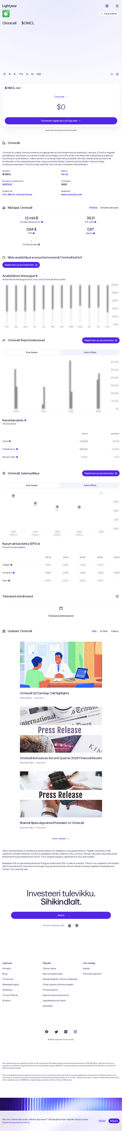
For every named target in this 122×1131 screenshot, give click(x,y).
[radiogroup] (22, 74)
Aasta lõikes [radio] (90, 352)
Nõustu (114, 1121)
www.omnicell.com (71, 194)
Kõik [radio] (94, 631)
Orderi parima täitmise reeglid (58, 984)
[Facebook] (47, 1032)
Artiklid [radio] (104, 631)
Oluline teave (49, 968)
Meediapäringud (10, 984)
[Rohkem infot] (117, 596)
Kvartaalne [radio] (31, 352)
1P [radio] (5, 74)
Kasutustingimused (52, 973)
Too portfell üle (10, 995)
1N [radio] (10, 74)
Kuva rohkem (59, 838)
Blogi (4, 973)
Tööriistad (7, 979)
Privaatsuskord (50, 990)
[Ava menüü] (117, 6)
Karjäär (86, 968)
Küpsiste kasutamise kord (56, 995)
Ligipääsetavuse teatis (54, 1000)
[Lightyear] (9, 6)
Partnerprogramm (92, 973)
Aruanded (48, 1006)
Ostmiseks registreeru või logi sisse (59, 120)
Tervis (64, 174)
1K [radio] (15, 74)
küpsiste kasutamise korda (16, 1122)
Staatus (6, 1000)
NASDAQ (7, 184)
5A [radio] (32, 74)
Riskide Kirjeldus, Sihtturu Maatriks (60, 979)
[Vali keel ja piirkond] (107, 6)
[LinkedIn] (66, 1032)
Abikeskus (7, 990)
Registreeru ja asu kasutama (19, 265)
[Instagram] (75, 1032)
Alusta (61, 915)
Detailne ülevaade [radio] (109, 207)
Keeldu (102, 1121)
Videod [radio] (114, 631)
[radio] (112, 74)
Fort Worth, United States (17, 194)
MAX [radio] (39, 74)
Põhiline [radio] (93, 207)
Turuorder (59, 96)
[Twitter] (56, 1032)
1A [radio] (27, 74)
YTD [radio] (21, 74)
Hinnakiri (6, 968)
